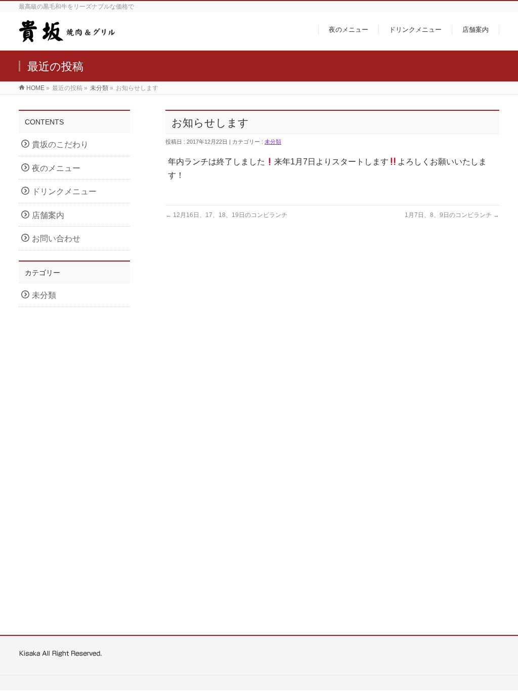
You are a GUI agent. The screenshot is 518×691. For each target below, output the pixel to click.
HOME (35, 88)
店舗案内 (48, 215)
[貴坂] (68, 37)
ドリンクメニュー (64, 191)
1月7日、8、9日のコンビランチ (452, 215)
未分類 (99, 88)
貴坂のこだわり (60, 144)
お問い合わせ (56, 238)
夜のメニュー (56, 168)
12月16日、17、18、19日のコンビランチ (226, 215)
